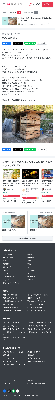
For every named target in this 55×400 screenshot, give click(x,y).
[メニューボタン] (4, 4)
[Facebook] (4, 391)
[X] (9, 391)
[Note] (17, 391)
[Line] (13, 391)
